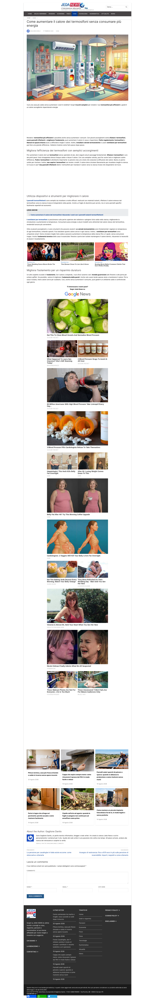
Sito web (101, 887)
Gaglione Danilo (35, 31)
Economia (82, 927)
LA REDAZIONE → (33, 946)
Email (65, 887)
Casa (34, 18)
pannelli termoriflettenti (37, 200)
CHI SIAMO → (32, 941)
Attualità (82, 949)
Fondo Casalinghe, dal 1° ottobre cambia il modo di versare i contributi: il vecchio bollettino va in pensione (63, 943)
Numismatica (83, 945)
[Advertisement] (77, 123)
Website (61, 843)
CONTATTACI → (32, 952)
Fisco (81, 932)
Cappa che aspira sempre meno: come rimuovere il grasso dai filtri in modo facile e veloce (64, 957)
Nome (29, 887)
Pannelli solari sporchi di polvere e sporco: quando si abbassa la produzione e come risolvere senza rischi (64, 971)
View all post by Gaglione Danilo (46, 843)
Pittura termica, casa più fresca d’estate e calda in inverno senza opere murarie (64, 929)
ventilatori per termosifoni (37, 219)
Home (28, 18)
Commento (31, 870)
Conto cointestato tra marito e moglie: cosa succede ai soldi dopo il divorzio (64, 916)
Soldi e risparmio (85, 919)
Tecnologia (83, 940)
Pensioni (82, 923)
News (81, 954)
